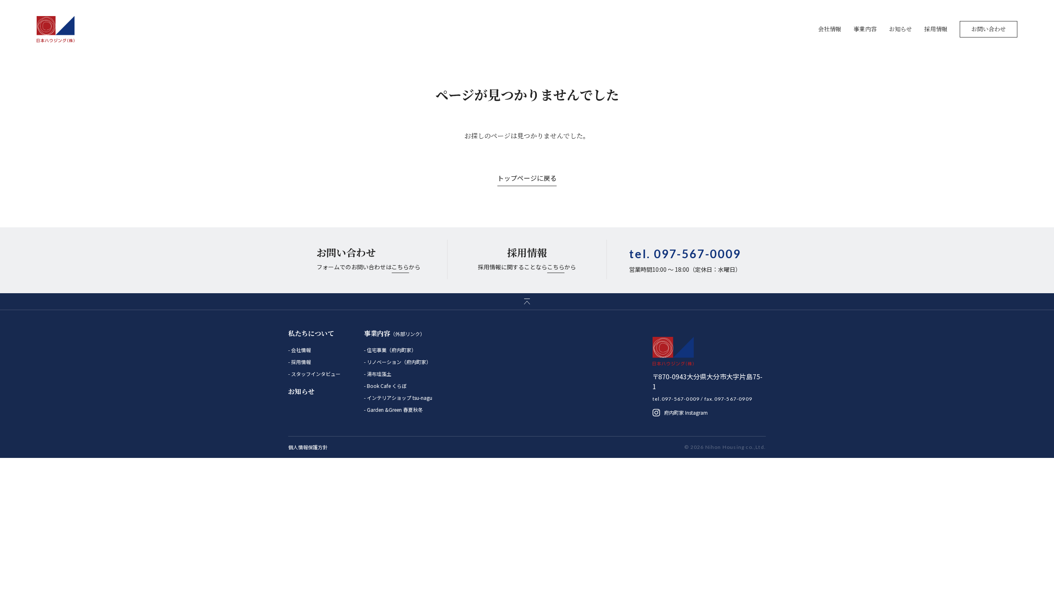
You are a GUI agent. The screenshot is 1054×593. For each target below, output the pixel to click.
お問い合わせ (988, 29)
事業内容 (865, 29)
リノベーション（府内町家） (398, 361)
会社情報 (829, 29)
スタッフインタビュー (315, 373)
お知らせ (900, 29)
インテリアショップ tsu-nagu (399, 397)
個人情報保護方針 (308, 447)
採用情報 (935, 29)
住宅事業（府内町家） (391, 349)
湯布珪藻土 (379, 373)
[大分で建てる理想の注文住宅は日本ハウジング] (56, 29)
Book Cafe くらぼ (386, 385)
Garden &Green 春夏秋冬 (394, 409)
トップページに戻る (527, 178)
